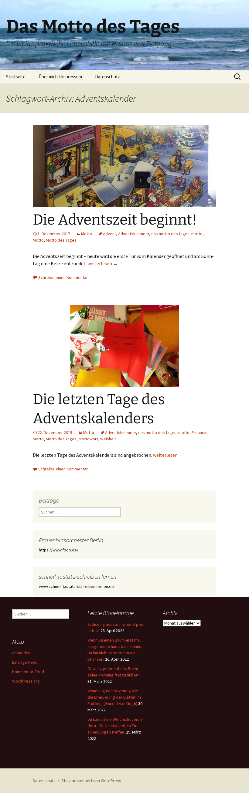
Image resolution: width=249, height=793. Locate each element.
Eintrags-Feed (25, 662)
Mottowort (88, 439)
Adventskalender (133, 233)
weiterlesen (102, 263)
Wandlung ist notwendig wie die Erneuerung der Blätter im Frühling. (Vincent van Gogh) (114, 697)
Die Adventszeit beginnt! (115, 220)
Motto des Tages (61, 240)
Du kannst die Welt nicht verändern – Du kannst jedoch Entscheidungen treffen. (115, 726)
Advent (109, 233)
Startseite (16, 77)
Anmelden (21, 653)
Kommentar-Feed (28, 671)
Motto (86, 233)
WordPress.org (26, 681)
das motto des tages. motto (177, 233)
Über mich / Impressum (60, 77)
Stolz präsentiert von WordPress (91, 780)
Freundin (199, 432)
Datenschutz (107, 77)
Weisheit (108, 439)
